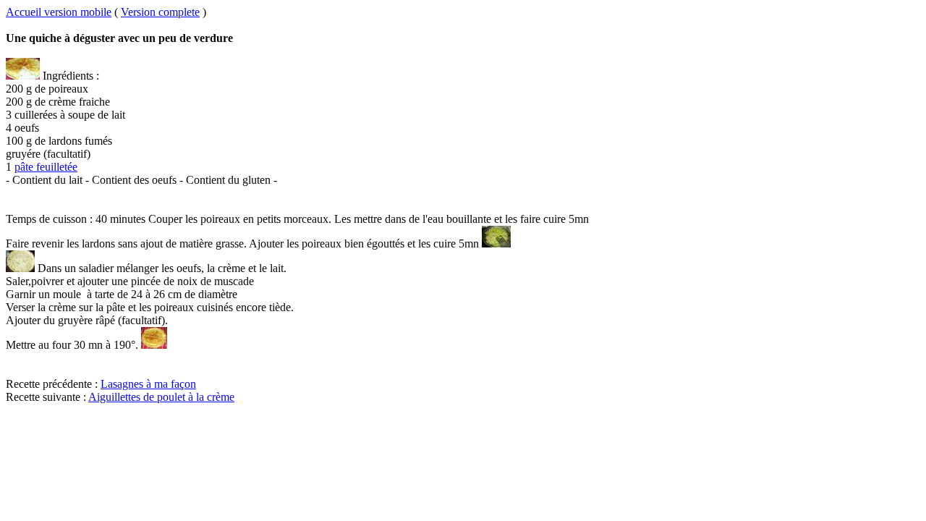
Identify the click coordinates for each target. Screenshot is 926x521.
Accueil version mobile (58, 12)
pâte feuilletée (45, 167)
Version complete (160, 12)
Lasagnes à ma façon (148, 384)
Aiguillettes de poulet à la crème (161, 397)
